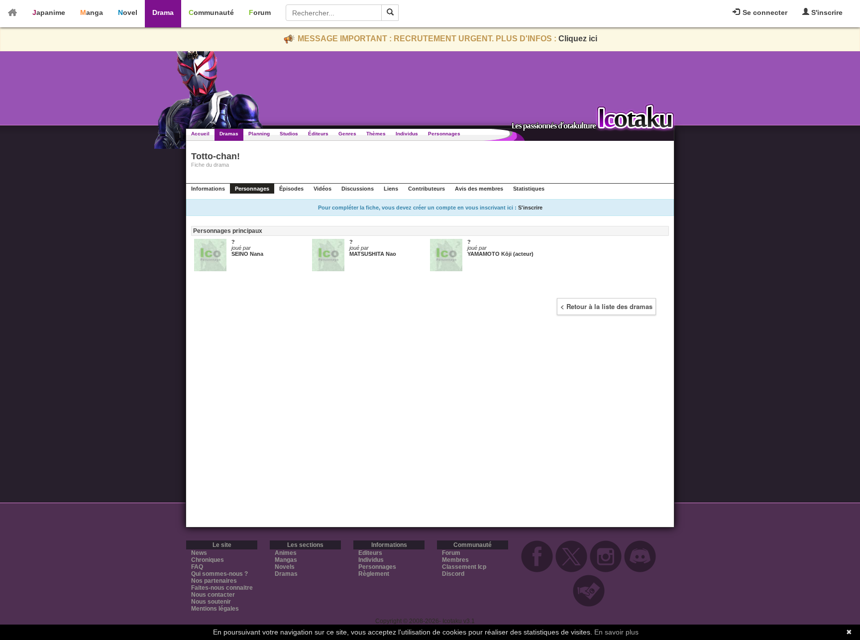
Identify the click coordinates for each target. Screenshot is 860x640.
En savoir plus (616, 632)
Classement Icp (464, 566)
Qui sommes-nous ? (219, 573)
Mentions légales (215, 608)
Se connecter (764, 12)
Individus (407, 133)
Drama (163, 12)
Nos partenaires (214, 580)
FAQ (197, 566)
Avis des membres (479, 189)
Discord (453, 573)
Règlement (373, 573)
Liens (391, 189)
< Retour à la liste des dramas (606, 306)
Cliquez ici (577, 38)
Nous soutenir (211, 601)
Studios (289, 133)
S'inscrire (826, 12)
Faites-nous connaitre (222, 587)
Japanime (48, 12)
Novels (285, 566)
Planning (259, 133)
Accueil (200, 133)
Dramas (228, 133)
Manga (91, 12)
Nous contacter (213, 594)
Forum (260, 12)
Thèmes (376, 133)
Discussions (357, 189)
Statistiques (528, 189)
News (199, 552)
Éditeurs (318, 133)
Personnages (444, 133)
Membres (455, 559)
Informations (208, 189)
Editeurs (370, 552)
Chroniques (207, 559)
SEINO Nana (247, 254)
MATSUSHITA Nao (372, 254)
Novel (127, 12)
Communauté (211, 12)
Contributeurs (426, 189)
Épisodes (291, 189)
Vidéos (322, 189)
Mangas (286, 559)
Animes (286, 552)
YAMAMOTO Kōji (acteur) (500, 254)
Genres (347, 133)
